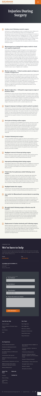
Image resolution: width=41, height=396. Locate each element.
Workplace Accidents (27, 368)
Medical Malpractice (7, 367)
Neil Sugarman (25, 326)
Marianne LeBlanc (26, 328)
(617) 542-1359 (24, 258)
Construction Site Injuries (8, 355)
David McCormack (26, 333)
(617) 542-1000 (5, 258)
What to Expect (5, 324)
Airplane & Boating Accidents (9, 347)
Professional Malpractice (28, 352)
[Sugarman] (7, 2)
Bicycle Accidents (6, 349)
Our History (4, 330)
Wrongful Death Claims (27, 364)
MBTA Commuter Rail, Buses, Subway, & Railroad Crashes (9, 364)
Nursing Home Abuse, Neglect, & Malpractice (30, 345)
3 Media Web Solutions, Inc (2, 391)
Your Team (24, 321)
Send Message (12, 310)
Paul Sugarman (25, 324)
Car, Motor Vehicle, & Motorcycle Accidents (10, 352)
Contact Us (14, 375)
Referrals (13, 371)
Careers (4, 375)
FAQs (3, 332)
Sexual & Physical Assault (28, 359)
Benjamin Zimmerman (27, 331)
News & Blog (5, 377)
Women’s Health (26, 366)
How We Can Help (6, 321)
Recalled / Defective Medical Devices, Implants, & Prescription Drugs (30, 355)
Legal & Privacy (26, 391)
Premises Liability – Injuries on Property (29, 349)
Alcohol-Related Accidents (8, 344)
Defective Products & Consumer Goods (9, 358)
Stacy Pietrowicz (25, 335)
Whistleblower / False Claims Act (30, 361)
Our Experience (6, 342)
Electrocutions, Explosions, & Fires (10, 361)
